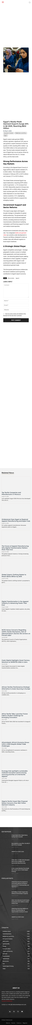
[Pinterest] (17, 76)
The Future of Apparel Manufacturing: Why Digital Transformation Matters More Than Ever (15, 548)
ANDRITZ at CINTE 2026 (18, 851)
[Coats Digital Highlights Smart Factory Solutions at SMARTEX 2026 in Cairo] (16, 651)
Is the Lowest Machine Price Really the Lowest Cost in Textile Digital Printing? (20, 870)
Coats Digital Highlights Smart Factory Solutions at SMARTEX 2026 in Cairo (16, 661)
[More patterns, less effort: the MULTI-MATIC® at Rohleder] (6, 846)
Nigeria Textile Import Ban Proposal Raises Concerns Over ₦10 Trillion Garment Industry (14, 803)
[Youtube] (22, 1011)
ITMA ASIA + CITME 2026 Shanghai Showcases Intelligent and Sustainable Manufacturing (20, 861)
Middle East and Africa (20, 133)
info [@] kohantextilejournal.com (17, 1004)
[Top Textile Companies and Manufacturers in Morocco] (16, 484)
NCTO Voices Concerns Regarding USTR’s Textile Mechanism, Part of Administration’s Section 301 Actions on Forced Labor (16, 632)
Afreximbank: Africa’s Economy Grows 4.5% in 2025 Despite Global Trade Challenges (15, 744)
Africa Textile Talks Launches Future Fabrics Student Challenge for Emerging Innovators (15, 715)
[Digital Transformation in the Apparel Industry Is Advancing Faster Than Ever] (16, 593)
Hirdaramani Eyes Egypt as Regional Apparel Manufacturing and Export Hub (16, 520)
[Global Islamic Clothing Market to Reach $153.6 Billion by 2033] (16, 566)
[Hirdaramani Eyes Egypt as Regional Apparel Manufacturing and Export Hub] (16, 510)
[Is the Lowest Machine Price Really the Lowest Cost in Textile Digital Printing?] (6, 871)
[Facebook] (10, 76)
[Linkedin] (25, 76)
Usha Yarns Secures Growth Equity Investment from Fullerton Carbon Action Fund (20, 901)
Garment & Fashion (8, 133)
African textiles (11, 278)
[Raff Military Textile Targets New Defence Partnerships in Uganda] (6, 894)
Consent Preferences (7, 1001)
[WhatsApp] (21, 76)
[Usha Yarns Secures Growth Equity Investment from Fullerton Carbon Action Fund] (6, 902)
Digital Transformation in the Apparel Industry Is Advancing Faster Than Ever (15, 603)
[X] (14, 76)
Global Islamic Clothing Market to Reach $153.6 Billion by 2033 (14, 575)
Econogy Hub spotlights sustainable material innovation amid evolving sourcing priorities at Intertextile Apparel (15, 773)
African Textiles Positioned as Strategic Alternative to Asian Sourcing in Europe (16, 688)
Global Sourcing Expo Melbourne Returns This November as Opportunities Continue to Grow (20, 910)
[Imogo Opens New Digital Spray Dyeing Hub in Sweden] (6, 837)
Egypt (5, 135)
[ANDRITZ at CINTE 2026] (6, 854)
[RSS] (14, 1011)
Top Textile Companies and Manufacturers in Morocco (11, 493)
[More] (29, 76)
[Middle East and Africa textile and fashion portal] (16, 979)
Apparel (17, 278)
